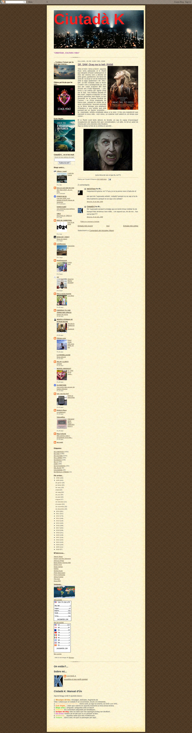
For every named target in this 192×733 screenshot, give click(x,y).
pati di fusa (91, 189)
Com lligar (71, 295)
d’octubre (59, 504)
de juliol (58, 497)
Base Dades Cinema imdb (62, 562)
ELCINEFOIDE (61, 385)
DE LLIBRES (58, 457)
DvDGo (56, 568)
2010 (58, 511)
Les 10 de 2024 (71, 223)
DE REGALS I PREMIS (61, 472)
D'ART (56, 464)
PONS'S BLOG (62, 196)
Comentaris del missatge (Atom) (101, 231)
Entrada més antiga (130, 226)
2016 (58, 525)
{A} (58, 277)
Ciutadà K (89, 19)
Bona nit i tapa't (62, 239)
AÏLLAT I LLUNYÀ (62, 361)
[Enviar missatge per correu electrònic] (109, 179)
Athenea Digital (59, 560)
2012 (58, 516)
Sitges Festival (58, 577)
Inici (107, 226)
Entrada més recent (85, 226)
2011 (58, 513)
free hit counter (59, 622)
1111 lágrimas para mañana (66, 209)
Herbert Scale (58, 571)
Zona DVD (57, 581)
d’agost (58, 499)
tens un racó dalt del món (65, 188)
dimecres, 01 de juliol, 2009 (95, 201)
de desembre (60, 509)
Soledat (59, 363)
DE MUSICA (58, 460)
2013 (58, 518)
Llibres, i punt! (62, 171)
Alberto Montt (58, 556)
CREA (59, 213)
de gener (59, 482)
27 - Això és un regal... (70, 372)
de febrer (59, 485)
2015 (58, 523)
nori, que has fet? (63, 393)
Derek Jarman (58, 566)
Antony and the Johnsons (62, 558)
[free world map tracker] (66, 597)
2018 (58, 530)
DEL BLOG (57, 468)
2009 (58, 480)
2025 (58, 547)
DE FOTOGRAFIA (59, 466)
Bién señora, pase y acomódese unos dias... (64, 436)
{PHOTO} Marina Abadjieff (71, 280)
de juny (58, 494)
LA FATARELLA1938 (63, 355)
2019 (58, 532)
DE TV (56, 462)
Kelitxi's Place (62, 410)
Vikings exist (61, 338)
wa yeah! (60, 442)
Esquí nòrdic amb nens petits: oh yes (71, 343)
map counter (58, 599)
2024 (58, 544)
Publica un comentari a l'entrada (90, 221)
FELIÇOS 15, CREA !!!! (64, 215)
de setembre (60, 502)
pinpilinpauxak (62, 260)
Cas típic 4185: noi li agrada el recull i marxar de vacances (65, 200)
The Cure (57, 579)
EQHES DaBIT (61, 207)
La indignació (61, 412)
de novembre (60, 506)
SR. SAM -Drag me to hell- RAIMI (95, 64)
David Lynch (58, 564)
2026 (58, 549)
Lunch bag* (70, 263)
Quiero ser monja (62, 314)
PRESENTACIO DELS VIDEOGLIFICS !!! (71, 422)
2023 (58, 542)
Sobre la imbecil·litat (71, 396)
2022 (58, 540)
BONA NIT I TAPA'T (63, 237)
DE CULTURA (58, 456)
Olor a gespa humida (64, 293)
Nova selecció (61, 357)
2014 (58, 521)
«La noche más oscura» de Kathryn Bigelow (66, 388)
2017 (58, 528)
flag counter (58, 654)
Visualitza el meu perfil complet (76, 679)
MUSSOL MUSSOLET (64, 368)
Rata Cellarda (61, 433)
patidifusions (61, 244)
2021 (58, 537)
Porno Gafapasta (59, 574)
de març (58, 487)
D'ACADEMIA (58, 470)
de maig (58, 492)
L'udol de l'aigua (71, 174)
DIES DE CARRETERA (64, 220)
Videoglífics (61, 417)
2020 (58, 535)
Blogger (71, 657)
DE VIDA (57, 453)
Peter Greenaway (59, 572)
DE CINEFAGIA (59, 451)
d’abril (58, 490)
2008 (58, 478)
